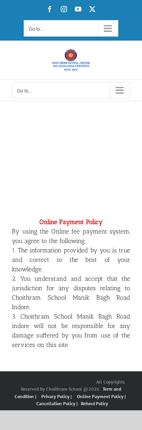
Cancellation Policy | (57, 403)
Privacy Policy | (57, 396)
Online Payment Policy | (101, 396)
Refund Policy (94, 403)
